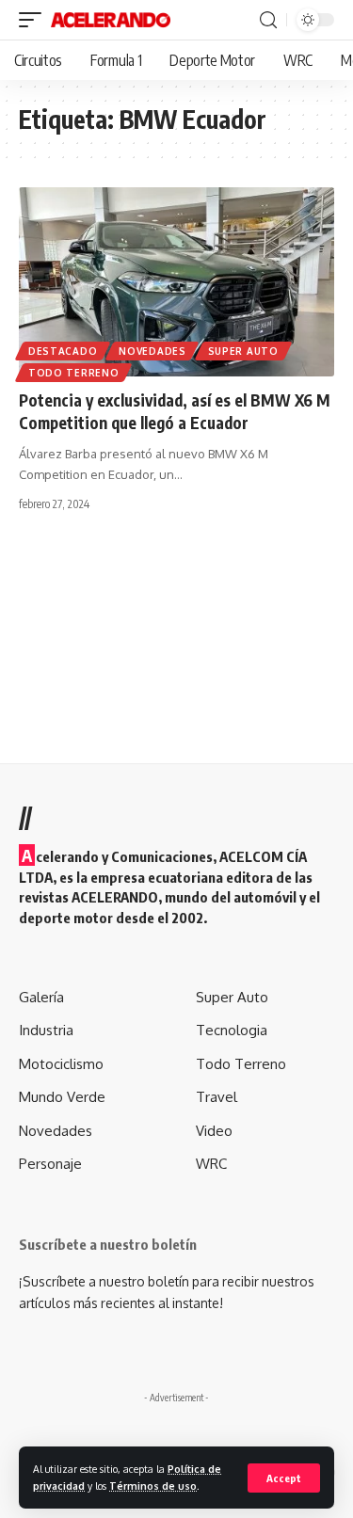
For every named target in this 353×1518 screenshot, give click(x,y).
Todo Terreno (73, 372)
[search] (268, 20)
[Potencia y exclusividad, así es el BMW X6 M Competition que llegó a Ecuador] (176, 281)
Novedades (152, 351)
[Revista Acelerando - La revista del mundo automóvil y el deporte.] (110, 20)
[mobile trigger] (35, 20)
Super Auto (243, 351)
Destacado (62, 351)
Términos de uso (153, 1485)
